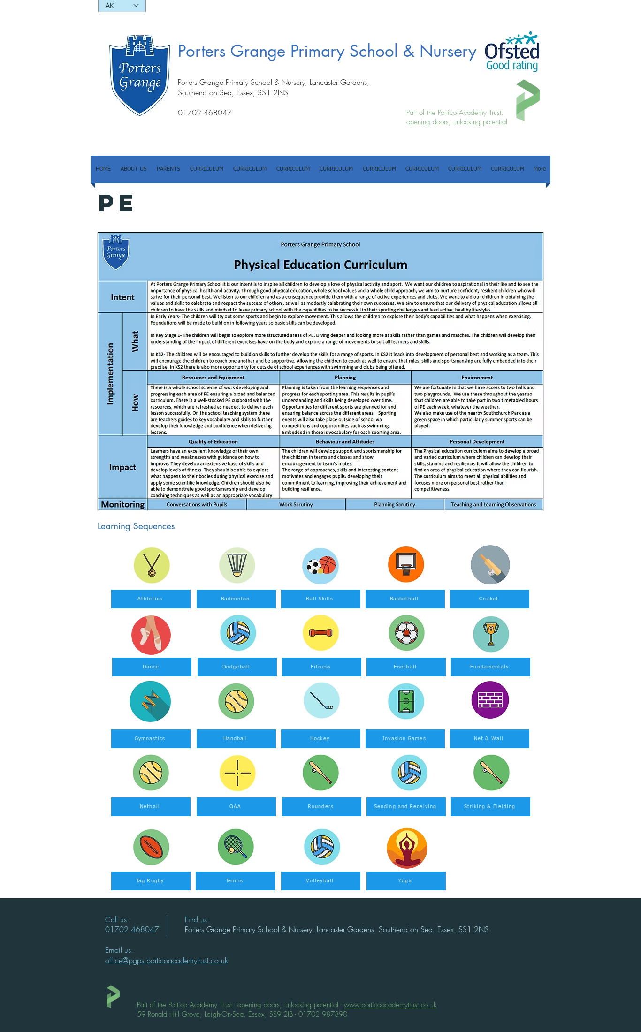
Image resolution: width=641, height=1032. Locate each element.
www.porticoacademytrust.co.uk (390, 1004)
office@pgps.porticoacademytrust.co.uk (166, 960)
